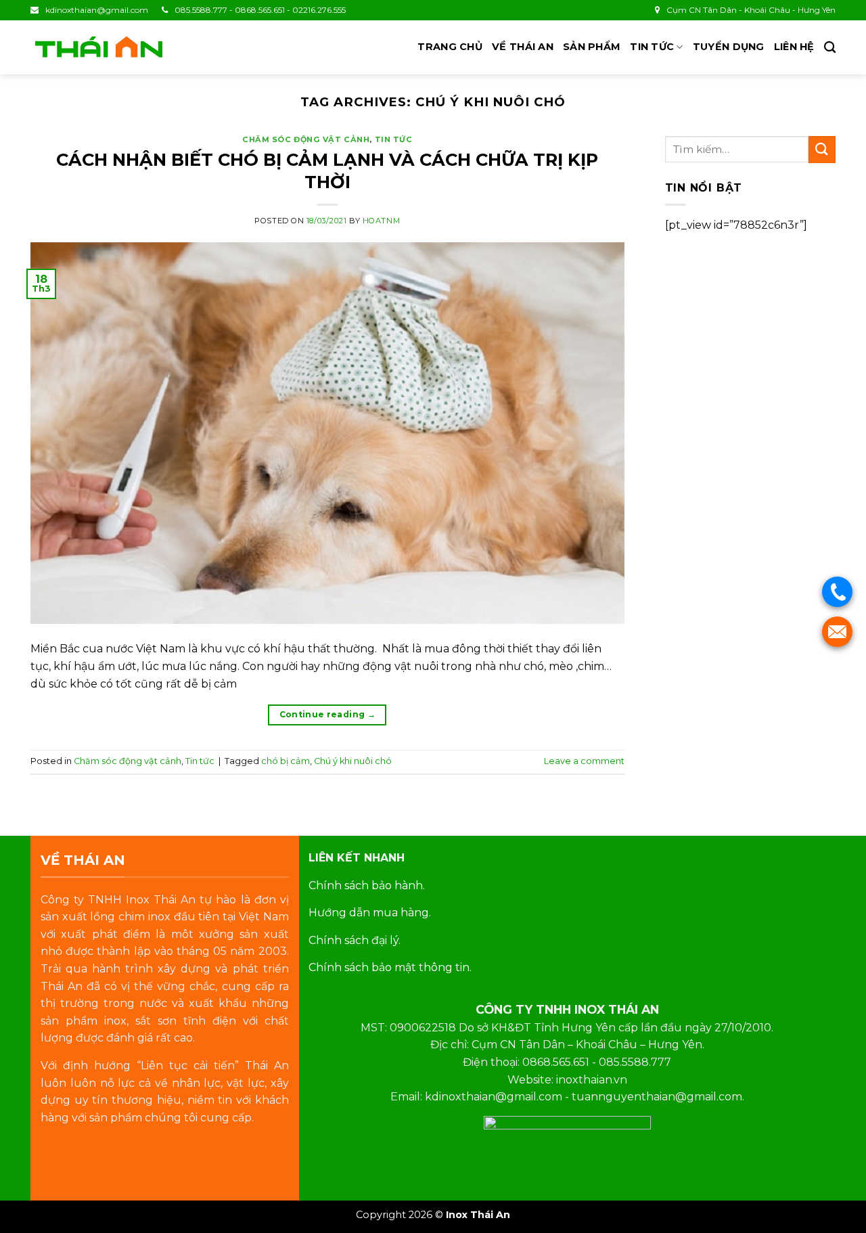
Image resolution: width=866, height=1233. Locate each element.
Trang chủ (449, 47)
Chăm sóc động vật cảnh (305, 139)
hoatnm (381, 220)
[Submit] (822, 149)
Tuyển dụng (729, 47)
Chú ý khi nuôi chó (353, 761)
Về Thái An (522, 47)
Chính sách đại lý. (355, 940)
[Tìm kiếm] (830, 48)
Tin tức (652, 47)
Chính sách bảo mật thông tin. (390, 967)
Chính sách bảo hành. (367, 885)
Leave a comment (584, 761)
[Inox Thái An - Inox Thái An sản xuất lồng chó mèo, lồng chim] (98, 47)
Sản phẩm (591, 47)
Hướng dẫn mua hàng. (370, 912)
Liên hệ (794, 47)
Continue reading (327, 714)
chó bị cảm (285, 761)
